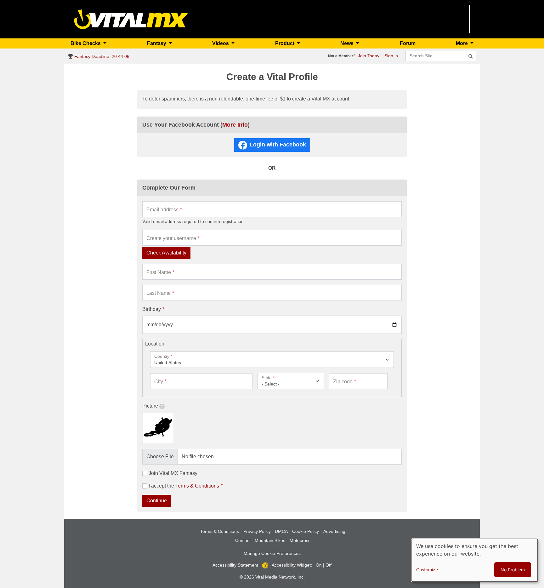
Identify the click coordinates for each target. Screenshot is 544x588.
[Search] (470, 56)
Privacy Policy (257, 531)
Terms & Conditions (197, 485)
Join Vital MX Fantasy (173, 473)
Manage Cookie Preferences (272, 553)
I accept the (184, 485)
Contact (243, 540)
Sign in (391, 55)
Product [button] (285, 43)
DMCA (281, 531)
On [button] (319, 565)
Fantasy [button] (157, 43)
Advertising (334, 531)
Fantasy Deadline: (101, 56)
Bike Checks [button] (86, 43)
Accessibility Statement (235, 565)
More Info (235, 125)
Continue (156, 500)
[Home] (131, 18)
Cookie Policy (305, 531)
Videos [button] (221, 43)
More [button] (462, 43)
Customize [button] (427, 569)
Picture (150, 405)
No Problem (513, 569)
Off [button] (329, 565)
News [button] (347, 43)
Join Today (368, 55)
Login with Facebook (278, 144)
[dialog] (475, 560)
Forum (408, 43)
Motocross (300, 540)
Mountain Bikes (270, 540)
